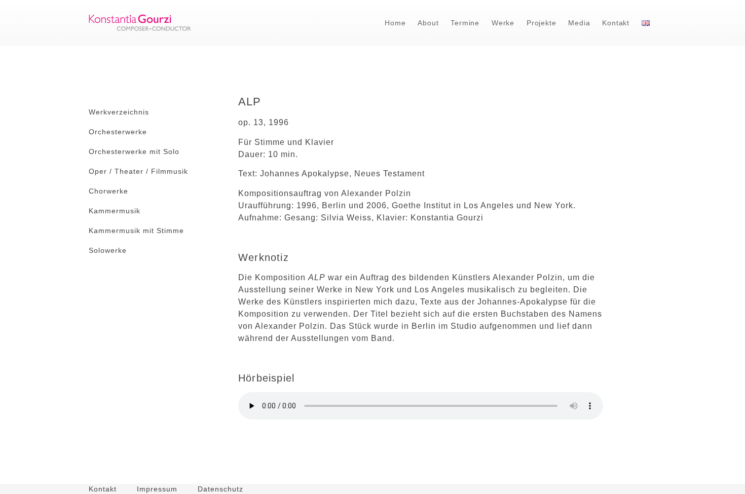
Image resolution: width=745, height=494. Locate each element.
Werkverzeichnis (119, 112)
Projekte (541, 23)
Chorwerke (108, 191)
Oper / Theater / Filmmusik (138, 171)
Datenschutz (220, 489)
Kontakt (615, 23)
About (428, 23)
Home (395, 23)
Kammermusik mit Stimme (136, 230)
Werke (503, 23)
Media (579, 23)
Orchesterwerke (118, 132)
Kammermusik (114, 211)
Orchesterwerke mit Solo (134, 151)
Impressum (157, 489)
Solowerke (108, 250)
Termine (465, 23)
